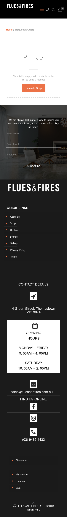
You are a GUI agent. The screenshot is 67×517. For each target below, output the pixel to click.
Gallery (14, 243)
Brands (14, 236)
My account (22, 474)
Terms (13, 256)
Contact (14, 230)
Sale (18, 487)
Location (20, 481)
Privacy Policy (18, 250)
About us (15, 216)
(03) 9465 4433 (33, 439)
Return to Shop (33, 88)
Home (9, 29)
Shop (13, 223)
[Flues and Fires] (17, 7)
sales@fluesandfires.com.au (32, 391)
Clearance (21, 460)
